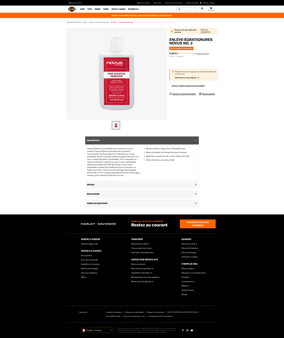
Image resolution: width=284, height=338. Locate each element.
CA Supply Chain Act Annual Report (160, 316)
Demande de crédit (139, 244)
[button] (187, 53)
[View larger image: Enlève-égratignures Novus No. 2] (116, 73)
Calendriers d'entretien (140, 273)
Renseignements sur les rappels (144, 277)
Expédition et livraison (90, 264)
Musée (184, 294)
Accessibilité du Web (113, 316)
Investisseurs (187, 281)
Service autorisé (138, 264)
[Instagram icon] (187, 330)
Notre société (187, 268)
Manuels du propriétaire (141, 268)
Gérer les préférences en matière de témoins (182, 312)
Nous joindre (86, 255)
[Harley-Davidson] (104, 224)
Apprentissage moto (89, 244)
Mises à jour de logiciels (141, 281)
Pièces (85, 22)
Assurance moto (188, 244)
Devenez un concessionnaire (193, 273)
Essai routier (157, 3)
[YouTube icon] (191, 330)
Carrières (185, 277)
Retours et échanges (89, 268)
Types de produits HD (74, 22)
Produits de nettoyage (126, 22)
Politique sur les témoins (155, 312)
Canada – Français (209, 3)
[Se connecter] (202, 9)
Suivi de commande (192, 3)
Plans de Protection (189, 248)
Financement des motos (141, 248)
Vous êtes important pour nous (134, 316)
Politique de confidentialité (134, 312)
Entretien (114, 22)
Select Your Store (76, 3)
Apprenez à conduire (143, 3)
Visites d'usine (187, 290)
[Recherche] (186, 9)
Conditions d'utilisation (114, 312)
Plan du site (83, 312)
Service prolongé (188, 252)
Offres (83, 277)
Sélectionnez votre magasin (185, 78)
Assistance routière (189, 257)
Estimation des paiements (142, 252)
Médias (184, 286)
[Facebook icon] (183, 330)
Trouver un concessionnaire (173, 3)
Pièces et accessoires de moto (99, 22)
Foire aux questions (89, 273)
